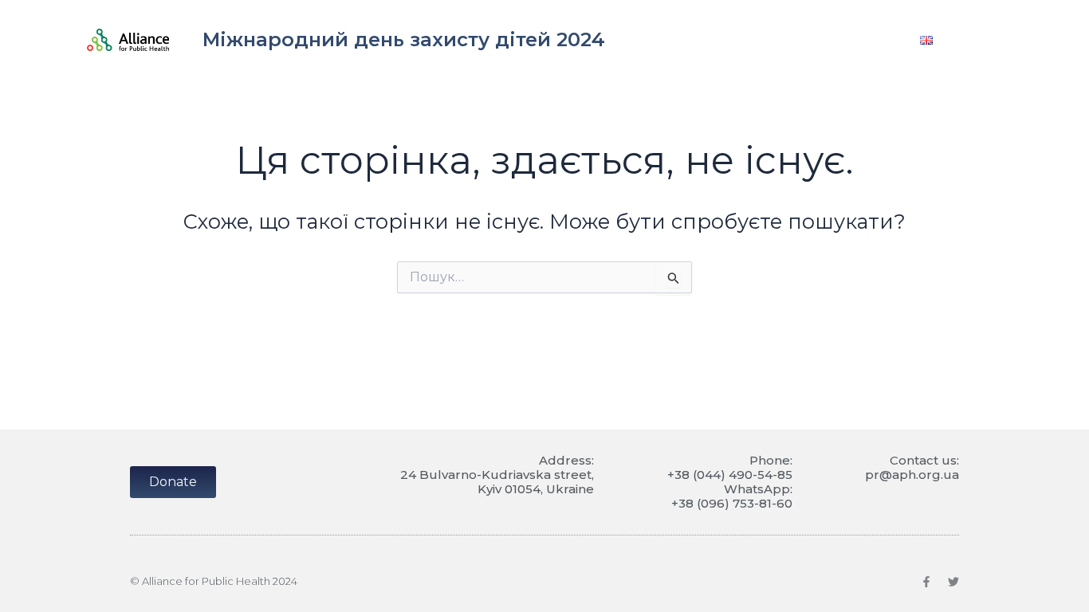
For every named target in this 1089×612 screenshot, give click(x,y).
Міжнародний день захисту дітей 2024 (403, 39)
